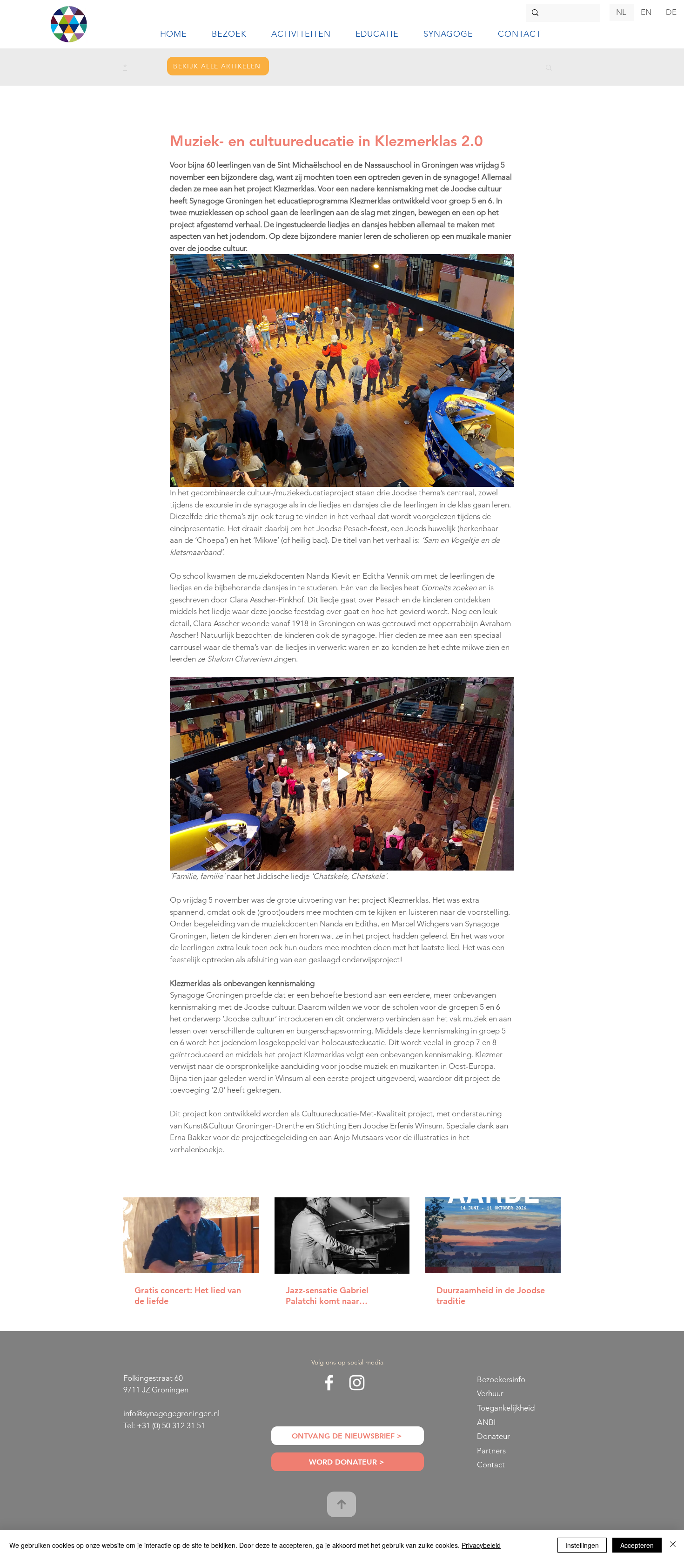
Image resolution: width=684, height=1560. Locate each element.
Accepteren (637, 1545)
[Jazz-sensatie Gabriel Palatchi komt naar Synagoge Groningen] (342, 1235)
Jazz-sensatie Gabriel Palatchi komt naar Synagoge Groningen (327, 1295)
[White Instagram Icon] (357, 1382)
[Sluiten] (672, 1545)
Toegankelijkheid (506, 1407)
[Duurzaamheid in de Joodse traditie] (493, 1235)
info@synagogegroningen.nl (171, 1413)
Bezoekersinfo (501, 1379)
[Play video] (342, 774)
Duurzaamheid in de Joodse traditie (490, 1295)
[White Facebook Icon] (329, 1382)
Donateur (493, 1436)
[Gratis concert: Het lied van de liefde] (191, 1235)
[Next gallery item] (503, 371)
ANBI (486, 1422)
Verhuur (490, 1393)
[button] (229, 34)
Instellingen (582, 1545)
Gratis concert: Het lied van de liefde (187, 1295)
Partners (491, 1450)
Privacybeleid (481, 1545)
